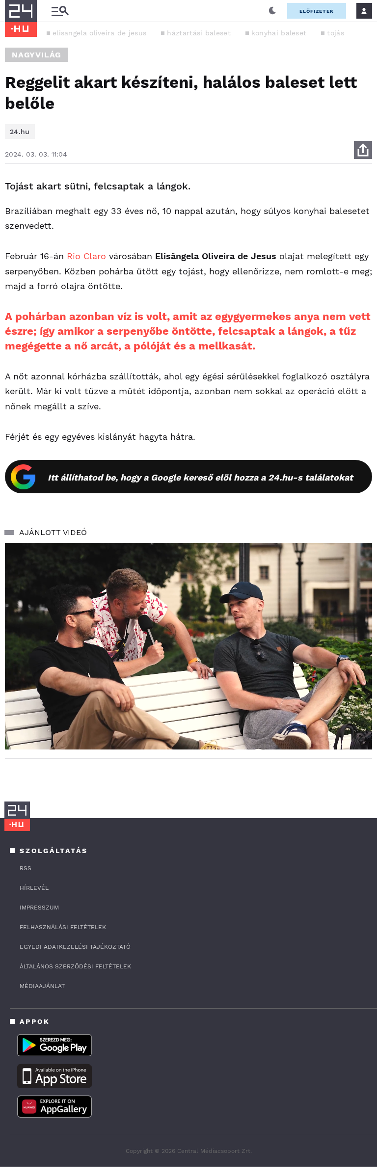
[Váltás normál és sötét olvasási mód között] (272, 11)
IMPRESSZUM (39, 907)
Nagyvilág (36, 54)
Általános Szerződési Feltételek (75, 966)
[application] (188, 646)
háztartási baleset (198, 33)
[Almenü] (60, 11)
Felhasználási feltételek (63, 927)
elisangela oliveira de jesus (99, 33)
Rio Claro (86, 256)
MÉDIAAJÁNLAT (42, 986)
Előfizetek (316, 11)
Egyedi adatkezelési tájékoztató (75, 946)
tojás (335, 33)
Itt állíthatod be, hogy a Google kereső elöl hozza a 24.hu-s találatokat (200, 477)
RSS (25, 868)
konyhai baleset (279, 33)
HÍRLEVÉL (34, 887)
